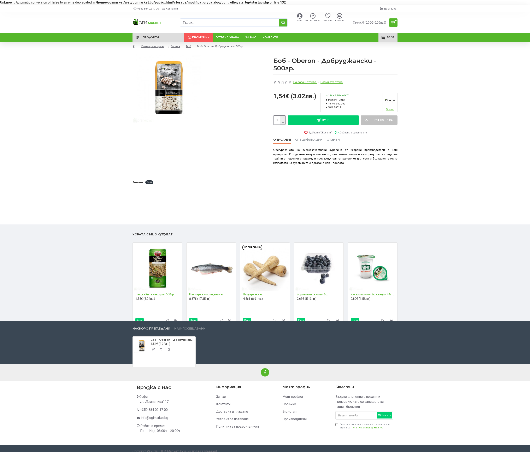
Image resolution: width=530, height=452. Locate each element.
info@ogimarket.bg (154, 418)
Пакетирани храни (152, 46)
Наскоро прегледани (151, 328)
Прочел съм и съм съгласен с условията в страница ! (365, 426)
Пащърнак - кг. (253, 294)
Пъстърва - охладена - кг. (206, 294)
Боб (188, 46)
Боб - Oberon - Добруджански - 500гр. (172, 339)
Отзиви (333, 139)
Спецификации (309, 139)
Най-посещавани (190, 328)
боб (149, 182)
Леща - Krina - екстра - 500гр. (155, 294)
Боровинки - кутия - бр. (312, 294)
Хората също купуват (152, 234)
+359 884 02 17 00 (154, 410)
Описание (282, 139)
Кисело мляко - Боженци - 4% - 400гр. (373, 294)
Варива (175, 46)
